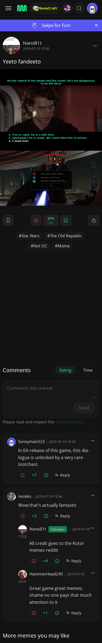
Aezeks (24, 496)
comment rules (69, 421)
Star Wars (30, 235)
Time (87, 370)
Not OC (40, 245)
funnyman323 (31, 441)
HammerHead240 (46, 574)
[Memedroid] (21, 8)
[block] (95, 45)
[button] (79, 8)
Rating (65, 370)
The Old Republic (66, 235)
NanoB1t (32, 43)
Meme (64, 245)
